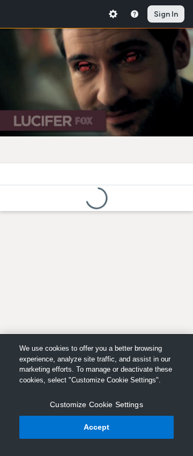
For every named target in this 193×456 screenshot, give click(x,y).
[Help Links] (134, 14)
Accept (97, 427)
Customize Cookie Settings (96, 404)
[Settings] (113, 14)
